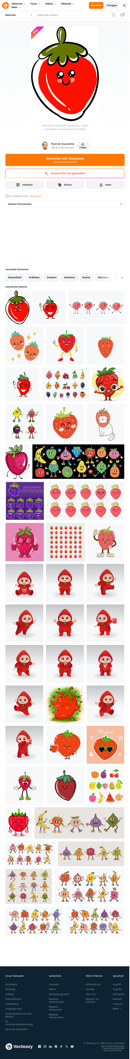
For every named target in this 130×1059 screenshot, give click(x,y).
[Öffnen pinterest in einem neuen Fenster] (56, 1048)
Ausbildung (12, 1003)
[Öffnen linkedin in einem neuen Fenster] (50, 1048)
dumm (86, 277)
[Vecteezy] (5, 5)
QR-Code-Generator (16, 1029)
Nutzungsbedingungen (110, 1049)
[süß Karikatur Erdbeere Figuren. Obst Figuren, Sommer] (24, 346)
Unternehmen (13, 999)
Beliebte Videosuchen (56, 1016)
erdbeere (34, 277)
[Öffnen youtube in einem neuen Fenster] (72, 1048)
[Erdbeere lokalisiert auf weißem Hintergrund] (17, 461)
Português (116, 994)
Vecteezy (10, 989)
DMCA (52, 989)
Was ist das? (35, 196)
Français (115, 1003)
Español (114, 989)
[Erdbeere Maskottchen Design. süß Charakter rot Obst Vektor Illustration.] (65, 346)
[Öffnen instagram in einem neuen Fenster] (45, 1048)
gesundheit (14, 277)
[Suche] (114, 15)
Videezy (9, 994)
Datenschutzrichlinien (111, 1051)
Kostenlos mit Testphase (65, 159)
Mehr (15, 7)
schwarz (52, 277)
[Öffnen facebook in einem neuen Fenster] (39, 1048)
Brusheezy (11, 984)
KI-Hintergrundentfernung (19, 1023)
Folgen (83, 147)
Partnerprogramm (59, 994)
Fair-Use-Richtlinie (110, 1053)
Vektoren (17, 3)
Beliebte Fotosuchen (55, 1008)
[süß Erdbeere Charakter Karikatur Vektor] (108, 384)
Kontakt (90, 989)
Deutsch (115, 999)
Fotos (33, 3)
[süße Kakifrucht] (105, 346)
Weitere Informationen (20, 204)
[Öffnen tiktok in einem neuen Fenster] (61, 1048)
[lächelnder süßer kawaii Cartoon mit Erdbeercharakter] (65, 704)
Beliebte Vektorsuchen (56, 1000)
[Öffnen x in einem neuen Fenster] (66, 1048)
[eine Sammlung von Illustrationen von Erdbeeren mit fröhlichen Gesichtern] (96, 307)
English (114, 984)
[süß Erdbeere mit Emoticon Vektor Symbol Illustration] (66, 542)
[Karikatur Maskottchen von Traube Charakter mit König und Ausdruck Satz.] (24, 501)
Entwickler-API (13, 1008)
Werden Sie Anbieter (92, 1000)
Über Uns (91, 994)
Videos (49, 3)
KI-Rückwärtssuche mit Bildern (18, 1015)
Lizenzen (54, 984)
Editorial (66, 3)
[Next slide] (116, 277)
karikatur (69, 277)
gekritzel (103, 277)
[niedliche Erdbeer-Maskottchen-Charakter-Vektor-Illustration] (18, 823)
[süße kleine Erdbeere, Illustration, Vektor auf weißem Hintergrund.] (17, 307)
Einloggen (112, 5)
